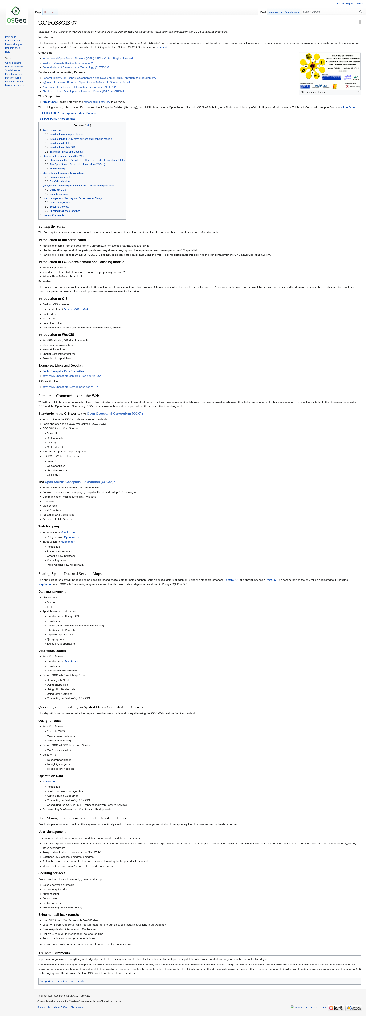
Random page (12, 48)
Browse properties (14, 85)
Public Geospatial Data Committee (63, 371)
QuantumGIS (71, 309)
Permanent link (13, 77)
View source (275, 12)
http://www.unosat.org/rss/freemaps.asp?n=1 (69, 386)
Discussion (50, 12)
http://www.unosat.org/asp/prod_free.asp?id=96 (71, 375)
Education (61, 981)
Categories (46, 981)
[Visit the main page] (17, 15)
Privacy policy (44, 1007)
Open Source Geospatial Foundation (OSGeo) (79, 482)
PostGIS (271, 579)
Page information (14, 81)
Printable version (14, 74)
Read (263, 12)
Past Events (77, 981)
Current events (12, 40)
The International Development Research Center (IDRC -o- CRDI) (82, 91)
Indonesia (162, 47)
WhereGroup (348, 107)
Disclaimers (77, 1007)
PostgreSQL (231, 579)
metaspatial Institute (96, 101)
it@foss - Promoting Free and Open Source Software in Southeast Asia (85, 82)
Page (38, 12)
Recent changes (13, 44)
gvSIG (84, 309)
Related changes (14, 66)
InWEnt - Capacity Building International (66, 62)
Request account (354, 3)
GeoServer (49, 781)
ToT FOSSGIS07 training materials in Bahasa (67, 113)
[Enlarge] (358, 92)
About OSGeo (61, 1007)
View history (292, 12)
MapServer (45, 584)
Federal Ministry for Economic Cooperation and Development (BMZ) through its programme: (98, 77)
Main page (10, 37)
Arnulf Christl (50, 101)
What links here (13, 63)
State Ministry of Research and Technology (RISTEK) (74, 67)
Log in (340, 3)
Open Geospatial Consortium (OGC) (114, 413)
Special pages (12, 70)
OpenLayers (68, 531)
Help (7, 52)
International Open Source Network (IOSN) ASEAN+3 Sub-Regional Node (87, 58)
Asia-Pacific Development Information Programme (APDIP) (78, 86)
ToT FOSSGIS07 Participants (56, 118)
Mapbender (68, 541)
